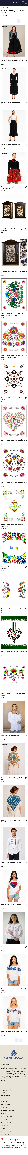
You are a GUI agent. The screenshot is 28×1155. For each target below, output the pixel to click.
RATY (2, 1098)
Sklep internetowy (8, 1153)
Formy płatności (5, 1113)
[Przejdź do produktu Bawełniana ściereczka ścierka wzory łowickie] (14, 548)
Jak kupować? (4, 1125)
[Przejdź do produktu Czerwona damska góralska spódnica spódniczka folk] (14, 168)
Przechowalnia (5, 1107)
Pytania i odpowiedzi (6, 1095)
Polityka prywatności (6, 1122)
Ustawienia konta (5, 1106)
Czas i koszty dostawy (6, 1115)
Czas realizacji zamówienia (8, 1116)
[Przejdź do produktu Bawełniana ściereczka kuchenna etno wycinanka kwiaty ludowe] (14, 337)
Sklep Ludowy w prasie (6, 1134)
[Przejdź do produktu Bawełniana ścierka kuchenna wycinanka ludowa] (14, 674)
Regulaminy (4, 1090)
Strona (9, 21)
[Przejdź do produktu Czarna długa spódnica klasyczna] (14, 126)
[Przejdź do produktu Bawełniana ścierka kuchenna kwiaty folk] (14, 590)
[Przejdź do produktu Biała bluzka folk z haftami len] (14, 717)
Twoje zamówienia (5, 1104)
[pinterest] (7, 1080)
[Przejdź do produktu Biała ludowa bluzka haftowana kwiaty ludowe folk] (14, 970)
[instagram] (2, 1081)
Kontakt (3, 1092)
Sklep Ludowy (6, 7)
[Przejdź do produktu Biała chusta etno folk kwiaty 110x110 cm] (14, 759)
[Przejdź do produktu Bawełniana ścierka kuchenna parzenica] (14, 632)
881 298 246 (22, 1147)
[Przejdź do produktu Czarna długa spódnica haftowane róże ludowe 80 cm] (14, 83)
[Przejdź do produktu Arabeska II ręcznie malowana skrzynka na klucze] (14, 210)
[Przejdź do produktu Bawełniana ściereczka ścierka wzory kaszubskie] (14, 506)
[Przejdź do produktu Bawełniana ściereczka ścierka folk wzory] (14, 379)
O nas (2, 1133)
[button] (2, 3)
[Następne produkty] (16, 1040)
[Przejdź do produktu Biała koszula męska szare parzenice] (14, 843)
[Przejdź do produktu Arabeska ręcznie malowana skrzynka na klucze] (14, 252)
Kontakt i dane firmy (6, 1131)
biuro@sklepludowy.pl (7, 1147)
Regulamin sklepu (5, 1124)
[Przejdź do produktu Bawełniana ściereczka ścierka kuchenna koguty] (14, 463)
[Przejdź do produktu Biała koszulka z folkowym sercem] (14, 886)
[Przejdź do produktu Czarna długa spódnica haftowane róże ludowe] (14, 41)
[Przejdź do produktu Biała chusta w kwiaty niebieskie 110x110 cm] (14, 801)
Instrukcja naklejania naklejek (8, 1094)
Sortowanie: (4, 12)
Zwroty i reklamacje (6, 1089)
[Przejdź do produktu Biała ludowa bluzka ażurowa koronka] (14, 928)
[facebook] (4, 1080)
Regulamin (3, 1097)
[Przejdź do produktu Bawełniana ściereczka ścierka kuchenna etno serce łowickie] (14, 421)
